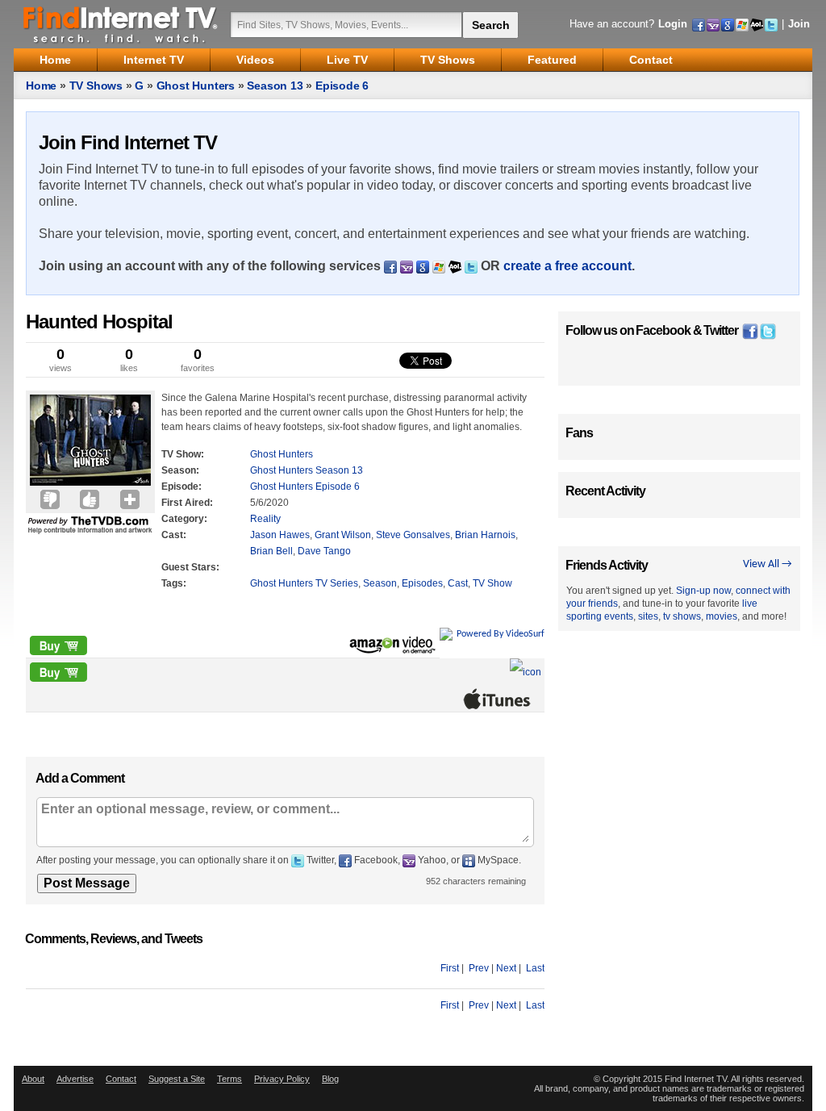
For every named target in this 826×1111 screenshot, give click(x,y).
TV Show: (182, 454)
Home (41, 85)
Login (672, 24)
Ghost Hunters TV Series (304, 583)
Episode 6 (342, 85)
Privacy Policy (282, 1079)
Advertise (75, 1079)
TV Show (492, 583)
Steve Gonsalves (413, 535)
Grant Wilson (343, 535)
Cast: (173, 535)
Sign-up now (703, 590)
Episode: (181, 486)
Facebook (663, 330)
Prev (479, 968)
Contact (121, 1079)
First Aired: (187, 502)
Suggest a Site (176, 1079)
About (33, 1079)
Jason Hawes (280, 535)
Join (799, 24)
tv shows (682, 616)
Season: (180, 470)
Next (506, 968)
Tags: (173, 583)
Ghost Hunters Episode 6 (305, 486)
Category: (184, 518)
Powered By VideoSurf (500, 634)
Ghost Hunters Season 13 (306, 470)
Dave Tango (324, 551)
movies (721, 616)
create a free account (567, 266)
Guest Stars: (190, 567)
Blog (330, 1079)
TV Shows (96, 85)
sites (648, 616)
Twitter (720, 330)
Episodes (422, 583)
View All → (767, 564)
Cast (458, 583)
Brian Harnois (485, 535)
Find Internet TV (121, 24)
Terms (229, 1079)
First (449, 968)
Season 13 (274, 85)
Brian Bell (271, 551)
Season (380, 583)
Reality (265, 518)
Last (535, 968)
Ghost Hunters (195, 85)
